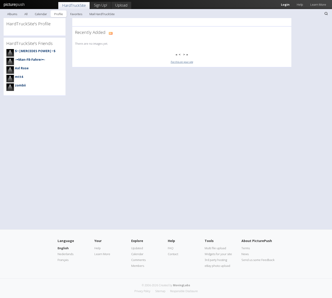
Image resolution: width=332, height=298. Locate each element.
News (245, 254)
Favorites (76, 14)
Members (137, 266)
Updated (137, 248)
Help (300, 4)
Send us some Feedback (257, 260)
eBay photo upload (217, 266)
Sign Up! (100, 5)
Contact (173, 254)
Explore (137, 241)
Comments (138, 260)
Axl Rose (22, 68)
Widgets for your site (218, 254)
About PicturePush (256, 241)
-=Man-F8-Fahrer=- (30, 59)
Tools (209, 241)
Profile (58, 14)
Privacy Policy (142, 291)
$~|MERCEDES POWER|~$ (35, 51)
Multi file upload (215, 248)
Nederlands (65, 254)
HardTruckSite (74, 5)
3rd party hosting (216, 260)
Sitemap (160, 291)
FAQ (170, 248)
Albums (12, 14)
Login (285, 4)
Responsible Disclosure (184, 291)
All (26, 14)
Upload (121, 5)
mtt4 (19, 76)
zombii (20, 85)
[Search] (326, 13)
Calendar (41, 14)
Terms (245, 248)
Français (63, 260)
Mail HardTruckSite (102, 14)
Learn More (318, 4)
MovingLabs (181, 285)
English (63, 248)
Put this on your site (182, 61)
